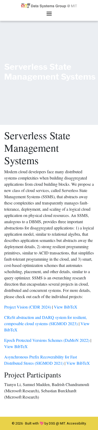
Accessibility (76, 423)
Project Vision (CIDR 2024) (27, 307)
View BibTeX (65, 307)
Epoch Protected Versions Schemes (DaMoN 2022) (46, 340)
